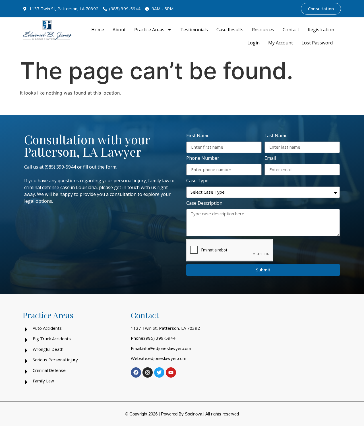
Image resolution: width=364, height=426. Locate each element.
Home (97, 29)
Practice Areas (149, 29)
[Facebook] (136, 372)
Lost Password (317, 43)
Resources (263, 29)
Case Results (229, 29)
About (119, 29)
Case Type (197, 181)
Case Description (204, 203)
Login (253, 43)
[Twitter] (159, 372)
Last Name (276, 136)
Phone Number (202, 158)
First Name (198, 136)
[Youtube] (171, 372)
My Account (280, 43)
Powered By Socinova (181, 413)
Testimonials (194, 29)
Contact (291, 29)
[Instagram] (147, 372)
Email (270, 158)
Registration (321, 29)
